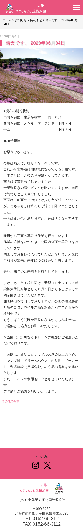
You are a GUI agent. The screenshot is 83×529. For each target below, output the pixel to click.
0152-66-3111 (46, 518)
